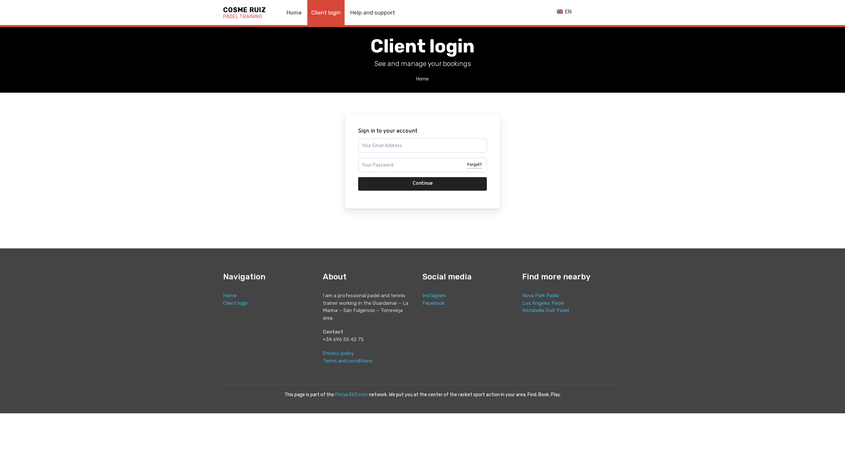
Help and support (372, 12)
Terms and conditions (348, 361)
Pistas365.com (351, 394)
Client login (326, 12)
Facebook (433, 303)
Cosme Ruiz (244, 13)
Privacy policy (338, 353)
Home (294, 12)
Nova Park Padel (540, 296)
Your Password (375, 160)
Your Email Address (379, 141)
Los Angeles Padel (543, 303)
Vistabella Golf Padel (545, 310)
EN (568, 12)
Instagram (434, 296)
